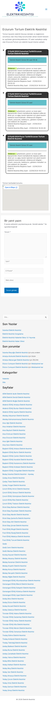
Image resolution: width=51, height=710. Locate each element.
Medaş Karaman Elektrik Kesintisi (15, 562)
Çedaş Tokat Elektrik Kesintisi (13, 482)
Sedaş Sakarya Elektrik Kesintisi (14, 610)
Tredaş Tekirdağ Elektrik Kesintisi (14, 643)
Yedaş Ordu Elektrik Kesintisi (13, 683)
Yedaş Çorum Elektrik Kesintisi (13, 679)
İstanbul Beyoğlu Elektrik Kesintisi (15, 353)
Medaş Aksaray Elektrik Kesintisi (14, 558)
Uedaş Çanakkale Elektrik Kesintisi (15, 654)
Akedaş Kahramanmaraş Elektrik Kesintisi (18, 419)
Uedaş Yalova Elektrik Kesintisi (14, 657)
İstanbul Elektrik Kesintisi (11, 330)
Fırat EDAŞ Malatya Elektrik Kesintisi (16, 536)
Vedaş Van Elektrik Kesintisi (12, 672)
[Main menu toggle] (46, 9)
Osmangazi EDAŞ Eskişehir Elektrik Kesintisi (18, 588)
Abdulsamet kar (37, 364)
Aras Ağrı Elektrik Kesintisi (12, 423)
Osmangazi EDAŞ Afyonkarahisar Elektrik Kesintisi (21, 580)
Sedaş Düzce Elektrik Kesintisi (13, 602)
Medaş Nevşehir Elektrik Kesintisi (14, 573)
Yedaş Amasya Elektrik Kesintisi (14, 676)
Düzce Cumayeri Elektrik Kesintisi (15, 364)
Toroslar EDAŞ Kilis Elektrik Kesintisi (15, 624)
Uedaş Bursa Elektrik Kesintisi (13, 650)
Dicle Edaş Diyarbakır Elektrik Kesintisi (16, 511)
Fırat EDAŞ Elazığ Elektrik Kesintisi (15, 533)
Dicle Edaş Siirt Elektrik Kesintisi (14, 522)
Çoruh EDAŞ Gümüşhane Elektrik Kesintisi (18, 496)
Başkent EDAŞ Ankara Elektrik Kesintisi (17, 449)
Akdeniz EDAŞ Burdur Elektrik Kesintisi (16, 408)
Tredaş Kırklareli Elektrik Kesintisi (14, 639)
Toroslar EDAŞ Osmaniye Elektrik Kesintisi (18, 632)
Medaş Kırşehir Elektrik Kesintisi (14, 566)
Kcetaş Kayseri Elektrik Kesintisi (14, 555)
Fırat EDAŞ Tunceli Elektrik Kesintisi (15, 540)
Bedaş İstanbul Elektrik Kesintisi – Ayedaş (18, 474)
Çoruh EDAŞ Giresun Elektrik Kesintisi (16, 492)
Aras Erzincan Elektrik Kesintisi (14, 434)
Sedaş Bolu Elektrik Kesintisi (13, 599)
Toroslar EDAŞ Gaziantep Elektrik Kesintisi (18, 617)
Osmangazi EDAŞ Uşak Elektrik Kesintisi (17, 595)
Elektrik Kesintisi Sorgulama (12, 334)
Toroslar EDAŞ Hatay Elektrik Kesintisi (16, 621)
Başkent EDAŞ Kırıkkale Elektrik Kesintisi (17, 467)
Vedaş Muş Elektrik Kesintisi (12, 668)
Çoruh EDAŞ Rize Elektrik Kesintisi (15, 500)
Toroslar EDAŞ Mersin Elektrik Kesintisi (17, 628)
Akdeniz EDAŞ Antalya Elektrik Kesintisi (17, 405)
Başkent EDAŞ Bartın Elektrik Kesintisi (16, 452)
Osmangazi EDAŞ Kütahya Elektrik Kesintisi (18, 591)
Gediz (4, 544)
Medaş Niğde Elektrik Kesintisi (13, 577)
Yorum (7, 232)
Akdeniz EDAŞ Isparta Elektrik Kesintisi (17, 412)
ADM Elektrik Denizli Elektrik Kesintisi (16, 397)
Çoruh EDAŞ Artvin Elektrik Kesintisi (15, 489)
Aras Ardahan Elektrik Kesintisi (13, 427)
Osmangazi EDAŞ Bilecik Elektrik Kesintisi (18, 584)
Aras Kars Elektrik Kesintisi (12, 445)
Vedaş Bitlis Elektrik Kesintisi (13, 661)
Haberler (5, 379)
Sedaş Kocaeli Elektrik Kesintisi (14, 606)
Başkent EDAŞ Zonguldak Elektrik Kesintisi (18, 471)
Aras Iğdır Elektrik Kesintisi (12, 441)
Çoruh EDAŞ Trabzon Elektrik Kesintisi (16, 504)
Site (3, 382)
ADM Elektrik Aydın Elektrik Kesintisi (15, 394)
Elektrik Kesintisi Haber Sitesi (13, 341)
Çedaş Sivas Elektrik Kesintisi (13, 478)
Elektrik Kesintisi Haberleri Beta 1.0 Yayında (18, 338)
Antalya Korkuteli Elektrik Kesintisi (15, 356)
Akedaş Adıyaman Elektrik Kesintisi (15, 416)
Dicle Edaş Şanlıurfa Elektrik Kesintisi (16, 518)
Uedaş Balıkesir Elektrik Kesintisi (14, 646)
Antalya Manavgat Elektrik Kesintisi (15, 360)
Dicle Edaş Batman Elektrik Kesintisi (15, 507)
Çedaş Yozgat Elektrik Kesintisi (14, 485)
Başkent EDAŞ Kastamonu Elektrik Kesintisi (18, 463)
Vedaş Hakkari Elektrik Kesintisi (14, 665)
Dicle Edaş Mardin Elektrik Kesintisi (15, 515)
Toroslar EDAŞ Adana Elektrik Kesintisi (16, 613)
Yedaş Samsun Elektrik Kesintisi (14, 687)
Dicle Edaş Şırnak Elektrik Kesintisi (15, 525)
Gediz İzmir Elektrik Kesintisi (12, 547)
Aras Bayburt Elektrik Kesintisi (13, 430)
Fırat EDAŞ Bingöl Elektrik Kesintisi (15, 529)
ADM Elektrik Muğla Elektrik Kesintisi (16, 401)
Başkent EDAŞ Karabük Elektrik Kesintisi (17, 460)
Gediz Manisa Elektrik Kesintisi (13, 551)
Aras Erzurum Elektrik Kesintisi (13, 438)
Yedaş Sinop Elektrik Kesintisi (13, 690)
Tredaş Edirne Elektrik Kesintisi (14, 635)
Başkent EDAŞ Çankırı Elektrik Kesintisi (17, 456)
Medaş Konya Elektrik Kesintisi (13, 569)
